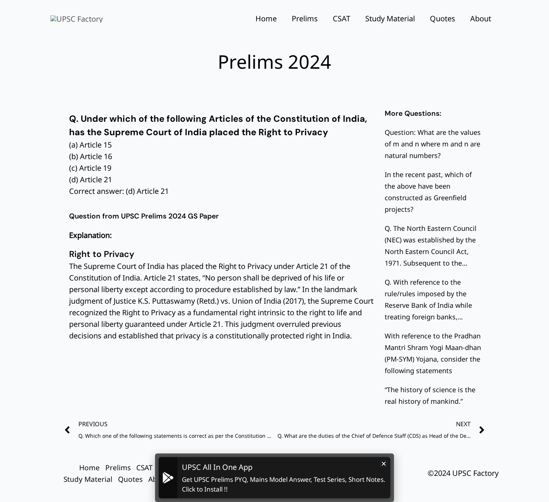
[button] (384, 464)
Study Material (390, 18)
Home (266, 18)
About (480, 18)
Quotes (442, 18)
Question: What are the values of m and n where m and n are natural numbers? (433, 144)
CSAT (341, 18)
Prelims (305, 18)
